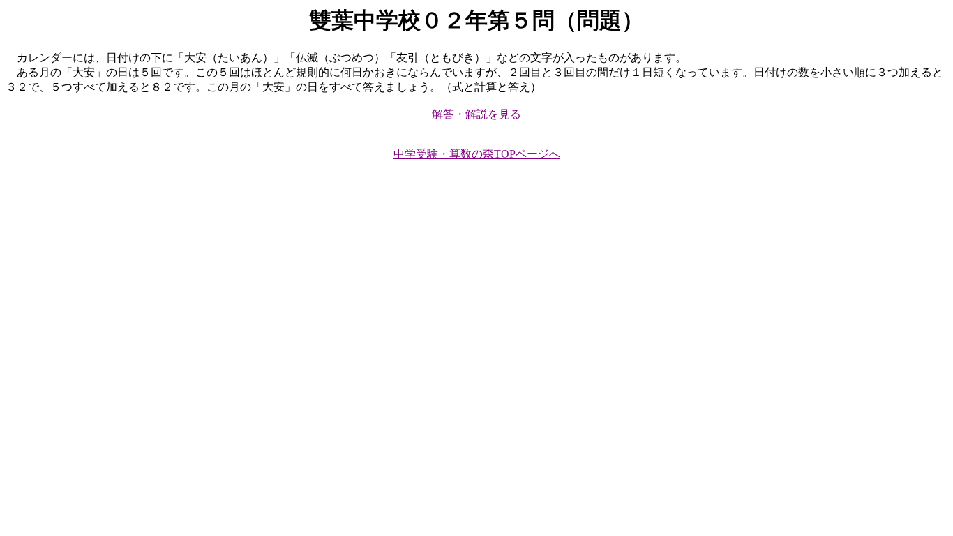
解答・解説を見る (476, 114)
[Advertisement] (424, 284)
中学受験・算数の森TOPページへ (476, 154)
